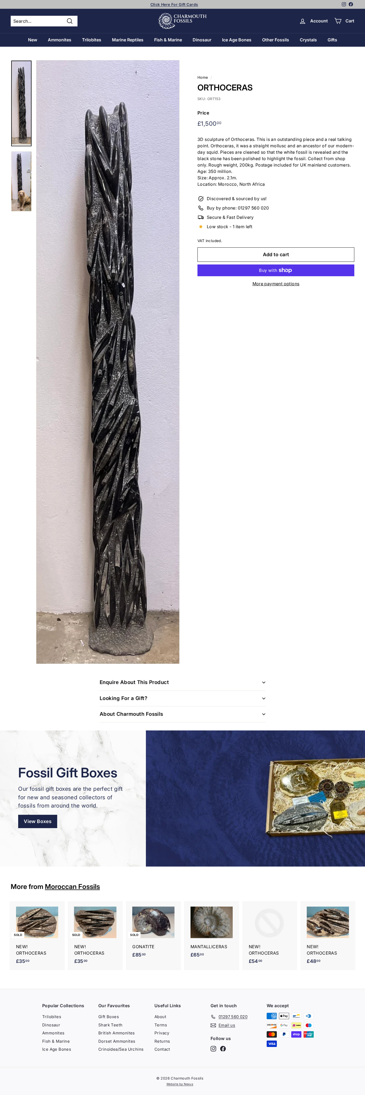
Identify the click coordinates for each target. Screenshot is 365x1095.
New (32, 39)
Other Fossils (275, 39)
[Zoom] (107, 362)
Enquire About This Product (134, 682)
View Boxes (38, 821)
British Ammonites (116, 1032)
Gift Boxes (108, 1016)
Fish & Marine (168, 39)
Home (202, 77)
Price (203, 113)
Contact (162, 1049)
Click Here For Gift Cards (174, 4)
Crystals (308, 39)
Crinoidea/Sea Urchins (120, 1049)
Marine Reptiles (127, 39)
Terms (160, 1024)
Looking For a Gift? (123, 698)
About (160, 1016)
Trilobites (91, 39)
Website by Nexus (179, 1084)
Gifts (332, 39)
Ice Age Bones (236, 39)
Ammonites (59, 39)
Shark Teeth (110, 1024)
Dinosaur (202, 39)
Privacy (161, 1032)
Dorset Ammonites (116, 1041)
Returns (162, 1041)
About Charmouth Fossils (131, 714)
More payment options (276, 283)
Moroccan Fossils (72, 887)
